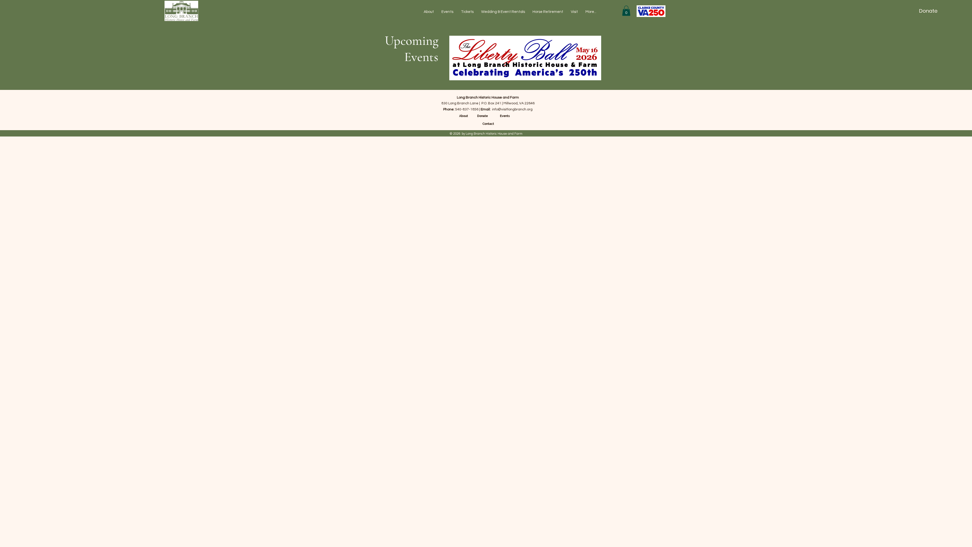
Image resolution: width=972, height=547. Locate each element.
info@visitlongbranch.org (512, 109)
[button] (626, 11)
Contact (488, 124)
